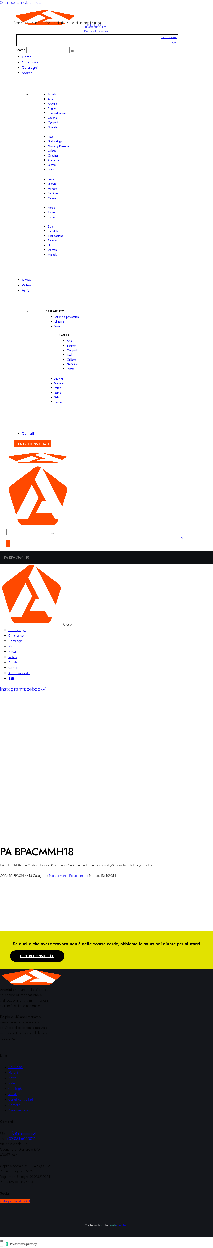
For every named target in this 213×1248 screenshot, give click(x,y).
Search (21, 49)
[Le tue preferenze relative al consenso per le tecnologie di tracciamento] (21, 1244)
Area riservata (169, 37)
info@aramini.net (95, 27)
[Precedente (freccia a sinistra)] (1, 1246)
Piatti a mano (58, 875)
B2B (174, 43)
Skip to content (11, 2)
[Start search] (72, 51)
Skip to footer (32, 2)
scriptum (118, 1225)
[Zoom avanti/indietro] (1, 1241)
